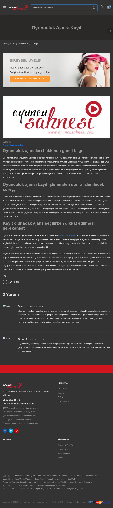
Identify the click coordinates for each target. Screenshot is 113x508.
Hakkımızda (63, 389)
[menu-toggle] (4, 7)
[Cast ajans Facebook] (5, 430)
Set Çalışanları (64, 454)
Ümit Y (22, 306)
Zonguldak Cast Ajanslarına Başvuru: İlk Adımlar (22, 482)
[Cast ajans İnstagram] (16, 430)
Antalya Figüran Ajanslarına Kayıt (51, 485)
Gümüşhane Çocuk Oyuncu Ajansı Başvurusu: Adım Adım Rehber (40, 476)
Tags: (5, 275)
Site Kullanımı (63, 401)
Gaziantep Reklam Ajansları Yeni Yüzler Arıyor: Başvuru (25, 488)
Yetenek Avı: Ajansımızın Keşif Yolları (62, 479)
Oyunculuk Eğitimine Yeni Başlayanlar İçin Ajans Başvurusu (68, 482)
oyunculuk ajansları (68, 235)
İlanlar (60, 458)
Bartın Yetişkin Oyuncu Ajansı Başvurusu (66, 488)
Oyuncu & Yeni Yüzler (67, 445)
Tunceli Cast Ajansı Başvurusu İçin (83, 476)
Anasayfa (7, 44)
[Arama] (94, 7)
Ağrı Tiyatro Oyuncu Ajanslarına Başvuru (19, 485)
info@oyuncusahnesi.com (18, 403)
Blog (15, 44)
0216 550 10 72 (11, 400)
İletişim (61, 393)
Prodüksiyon (63, 449)
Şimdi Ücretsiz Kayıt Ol (28, 79)
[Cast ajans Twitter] (11, 430)
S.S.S (60, 397)
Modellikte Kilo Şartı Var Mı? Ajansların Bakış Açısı (23, 479)
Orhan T (22, 339)
